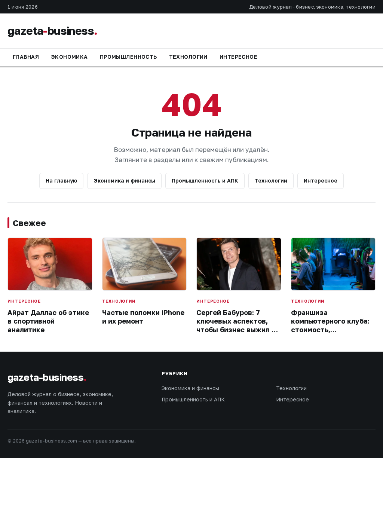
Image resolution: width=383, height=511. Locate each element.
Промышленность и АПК (205, 180)
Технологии (188, 56)
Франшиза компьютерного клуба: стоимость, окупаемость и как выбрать (330, 330)
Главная (26, 56)
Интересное (238, 56)
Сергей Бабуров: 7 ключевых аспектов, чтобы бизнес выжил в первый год (236, 325)
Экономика (69, 56)
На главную (61, 180)
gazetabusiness (52, 30)
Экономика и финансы (124, 180)
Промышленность (128, 56)
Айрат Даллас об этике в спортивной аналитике (48, 321)
